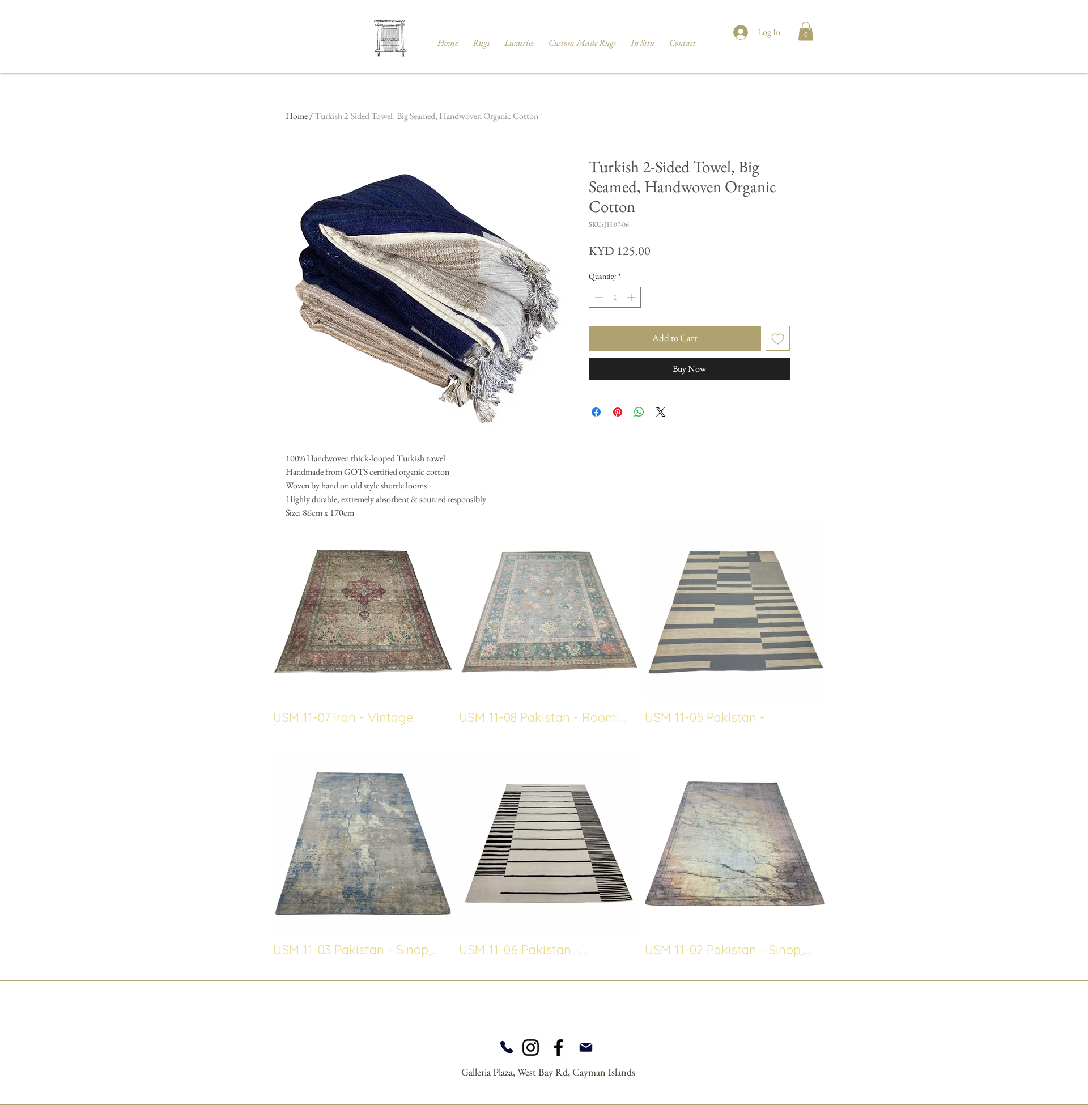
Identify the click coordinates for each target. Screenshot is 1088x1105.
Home (297, 116)
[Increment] (632, 297)
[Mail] (586, 1047)
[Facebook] (558, 1047)
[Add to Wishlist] (778, 338)
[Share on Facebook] (596, 412)
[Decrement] (597, 297)
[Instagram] (531, 1047)
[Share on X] (661, 412)
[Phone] (506, 1047)
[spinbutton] (615, 297)
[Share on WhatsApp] (639, 412)
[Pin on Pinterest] (617, 412)
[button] (806, 31)
